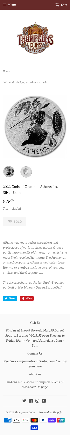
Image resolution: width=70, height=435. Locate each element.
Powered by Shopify (50, 412)
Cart (63, 5)
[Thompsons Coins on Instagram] (37, 401)
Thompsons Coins (25, 412)
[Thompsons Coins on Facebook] (31, 401)
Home (6, 71)
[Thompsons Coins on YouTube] (44, 401)
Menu (12, 5)
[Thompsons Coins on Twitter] (24, 401)
